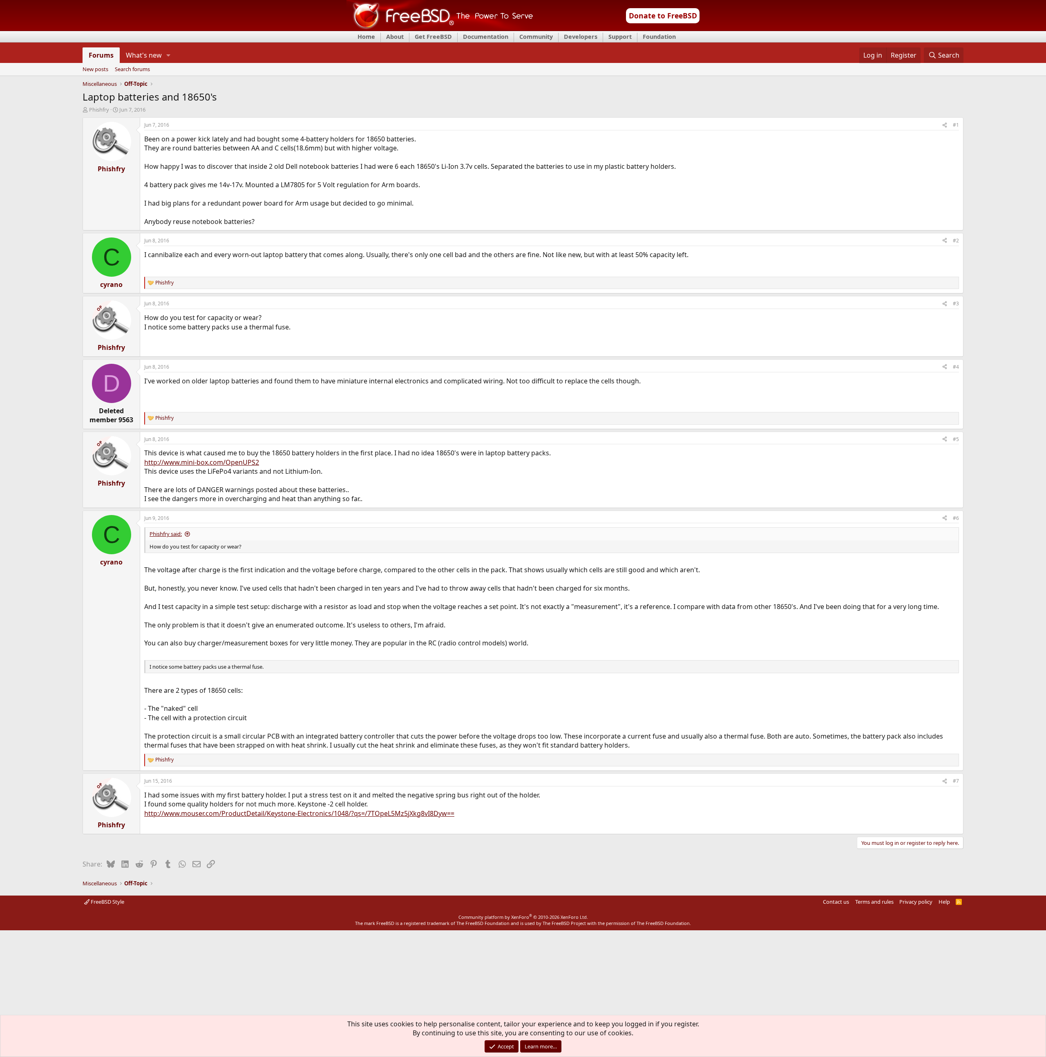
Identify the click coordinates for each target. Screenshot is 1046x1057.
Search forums (132, 69)
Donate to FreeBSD (663, 15)
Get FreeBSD (433, 36)
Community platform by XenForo (523, 917)
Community (536, 36)
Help (944, 901)
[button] (168, 55)
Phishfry (99, 109)
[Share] (944, 125)
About (395, 36)
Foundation (659, 36)
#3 (956, 303)
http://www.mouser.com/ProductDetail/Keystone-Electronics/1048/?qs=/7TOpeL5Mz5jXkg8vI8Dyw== (299, 813)
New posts (95, 69)
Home (366, 36)
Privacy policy (915, 901)
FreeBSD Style (106, 901)
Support (620, 36)
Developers (580, 36)
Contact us (836, 901)
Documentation (485, 36)
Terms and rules (874, 901)
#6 (956, 518)
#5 (956, 439)
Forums (101, 55)
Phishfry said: (166, 533)
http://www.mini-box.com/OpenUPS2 (201, 462)
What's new (144, 55)
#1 (956, 124)
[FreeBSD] (439, 28)
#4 (956, 366)
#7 (956, 780)
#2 (956, 240)
